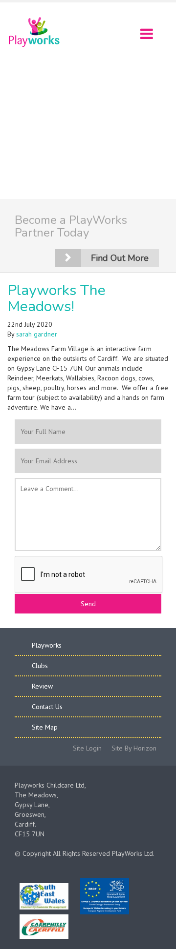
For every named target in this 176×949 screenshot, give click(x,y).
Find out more (120, 258)
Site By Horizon (133, 748)
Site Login (87, 748)
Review (42, 686)
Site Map (45, 727)
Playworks (47, 645)
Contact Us (47, 706)
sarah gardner (36, 334)
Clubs (40, 665)
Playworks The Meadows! (56, 298)
